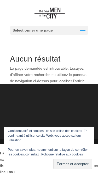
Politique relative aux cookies (62, 154)
